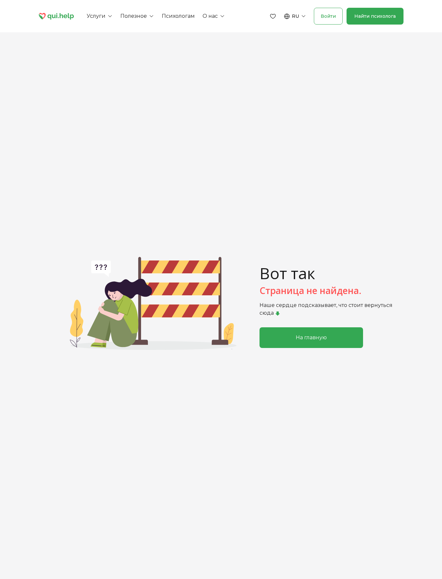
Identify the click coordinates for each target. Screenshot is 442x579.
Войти (328, 16)
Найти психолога (375, 16)
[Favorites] (273, 16)
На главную (311, 337)
